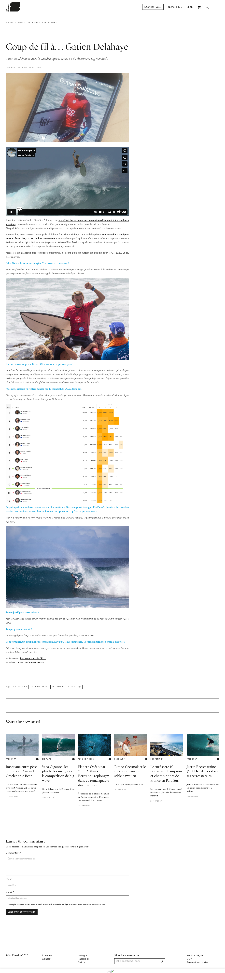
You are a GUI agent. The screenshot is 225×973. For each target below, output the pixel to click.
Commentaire (13, 853)
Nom (8, 879)
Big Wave (46, 759)
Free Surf (11, 759)
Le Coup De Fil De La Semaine (42, 23)
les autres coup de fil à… (33, 658)
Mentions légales (196, 955)
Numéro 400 (175, 6)
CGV (189, 958)
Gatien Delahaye (39, 687)
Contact (46, 958)
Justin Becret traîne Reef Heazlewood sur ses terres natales (203, 771)
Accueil (10, 23)
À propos (47, 955)
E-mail (9, 892)
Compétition (156, 759)
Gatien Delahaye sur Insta (29, 662)
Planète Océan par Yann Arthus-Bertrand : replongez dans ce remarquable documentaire (93, 776)
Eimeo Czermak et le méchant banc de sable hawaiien (130, 771)
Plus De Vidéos (86, 759)
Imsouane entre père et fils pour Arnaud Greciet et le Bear (21, 771)
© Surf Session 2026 (17, 955)
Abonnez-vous (153, 6)
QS (80, 687)
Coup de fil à (20, 687)
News (20, 23)
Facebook (83, 958)
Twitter (82, 962)
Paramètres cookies (197, 962)
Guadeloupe (58, 687)
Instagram (83, 955)
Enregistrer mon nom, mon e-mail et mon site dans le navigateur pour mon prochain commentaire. (57, 905)
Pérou (71, 687)
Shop (190, 6)
